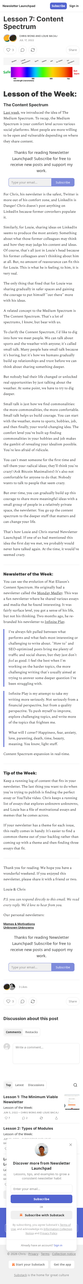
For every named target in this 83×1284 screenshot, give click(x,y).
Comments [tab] (13, 1032)
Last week (11, 112)
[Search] (75, 1085)
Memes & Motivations (19, 924)
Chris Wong (27, 36)
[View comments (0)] (22, 50)
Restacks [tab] (31, 1032)
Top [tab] (8, 1085)
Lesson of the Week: (18, 1107)
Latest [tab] (19, 1085)
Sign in (74, 6)
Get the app (62, 1264)
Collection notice (64, 1254)
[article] (41, 1107)
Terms (45, 1254)
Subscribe (58, 6)
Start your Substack (30, 1264)
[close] (70, 1144)
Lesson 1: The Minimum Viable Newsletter (30, 1099)
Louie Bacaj (49, 36)
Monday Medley (49, 593)
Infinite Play (54, 622)
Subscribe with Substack (44, 1215)
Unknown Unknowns (18, 927)
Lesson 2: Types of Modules (28, 1128)
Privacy (33, 1254)
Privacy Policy (48, 1233)
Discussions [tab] (36, 1085)
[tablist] (21, 1032)
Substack (20, 1275)
